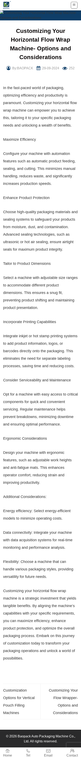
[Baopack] (9, 5)
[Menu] (74, 5)
